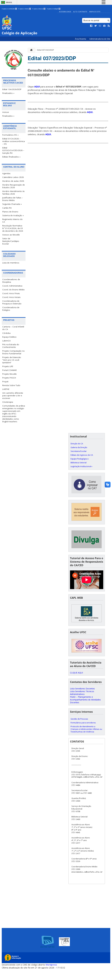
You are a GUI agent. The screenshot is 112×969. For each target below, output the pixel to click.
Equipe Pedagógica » (80, 458)
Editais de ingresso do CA (82, 455)
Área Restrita (80, 39)
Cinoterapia (7, 402)
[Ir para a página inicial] (30, 50)
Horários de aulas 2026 (13, 181)
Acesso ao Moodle (11, 234)
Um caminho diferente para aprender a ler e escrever (12, 395)
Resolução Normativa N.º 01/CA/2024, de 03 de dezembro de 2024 (12, 228)
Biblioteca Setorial (78, 462)
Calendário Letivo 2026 (13, 177)
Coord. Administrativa (12, 285)
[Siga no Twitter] (95, 26)
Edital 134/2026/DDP (11, 89)
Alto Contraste (80, 12)
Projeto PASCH (9, 377)
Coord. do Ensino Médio (13, 289)
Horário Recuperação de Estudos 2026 (13, 186)
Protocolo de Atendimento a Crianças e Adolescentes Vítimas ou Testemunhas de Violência (86, 729)
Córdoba (6, 333)
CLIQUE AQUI (76, 672)
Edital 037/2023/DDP (45, 50)
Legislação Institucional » (81, 466)
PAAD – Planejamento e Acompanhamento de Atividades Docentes (85, 699)
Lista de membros (10, 262)
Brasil (9, 2)
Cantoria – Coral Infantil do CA (13, 328)
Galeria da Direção (79, 447)
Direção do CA (77, 443)
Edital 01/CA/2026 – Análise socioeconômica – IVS (13, 141)
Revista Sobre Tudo (11, 385)
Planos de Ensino (10, 211)
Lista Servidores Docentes (82, 688)
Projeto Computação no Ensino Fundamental (13, 352)
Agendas (6, 173)
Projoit (5, 381)
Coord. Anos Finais (11, 293)
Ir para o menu (24, 9)
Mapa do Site (94, 12)
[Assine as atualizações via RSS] (109, 26)
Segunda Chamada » (12, 204)
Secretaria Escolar (79, 451)
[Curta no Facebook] (91, 26)
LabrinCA (6, 340)
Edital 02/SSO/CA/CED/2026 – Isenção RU (13, 150)
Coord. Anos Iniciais (11, 297)
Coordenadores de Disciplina (11, 280)
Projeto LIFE (7, 366)
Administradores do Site (99, 39)
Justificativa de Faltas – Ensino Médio (12, 199)
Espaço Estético (9, 337)
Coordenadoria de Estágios (10, 308)
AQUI (37, 86)
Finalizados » (8, 93)
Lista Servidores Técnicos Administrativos (82, 692)
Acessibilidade (65, 12)
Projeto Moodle (9, 374)
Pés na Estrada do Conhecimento (10, 345)
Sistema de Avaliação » (13, 215)
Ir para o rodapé (53, 9)
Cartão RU (7, 208)
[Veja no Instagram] (104, 26)
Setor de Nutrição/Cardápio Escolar (10, 241)
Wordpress (51, 964)
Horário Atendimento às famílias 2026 (13, 192)
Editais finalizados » (11, 156)
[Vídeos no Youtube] (100, 26)
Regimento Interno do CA (12, 220)
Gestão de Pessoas (79, 719)
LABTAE (5, 389)
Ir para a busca (38, 9)
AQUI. (90, 112)
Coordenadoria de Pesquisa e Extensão (11, 302)
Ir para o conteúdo (9, 9)
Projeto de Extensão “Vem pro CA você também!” (11, 360)
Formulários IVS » (10, 135)
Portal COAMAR (9, 370)
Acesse (5, 112)
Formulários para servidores (83, 722)
